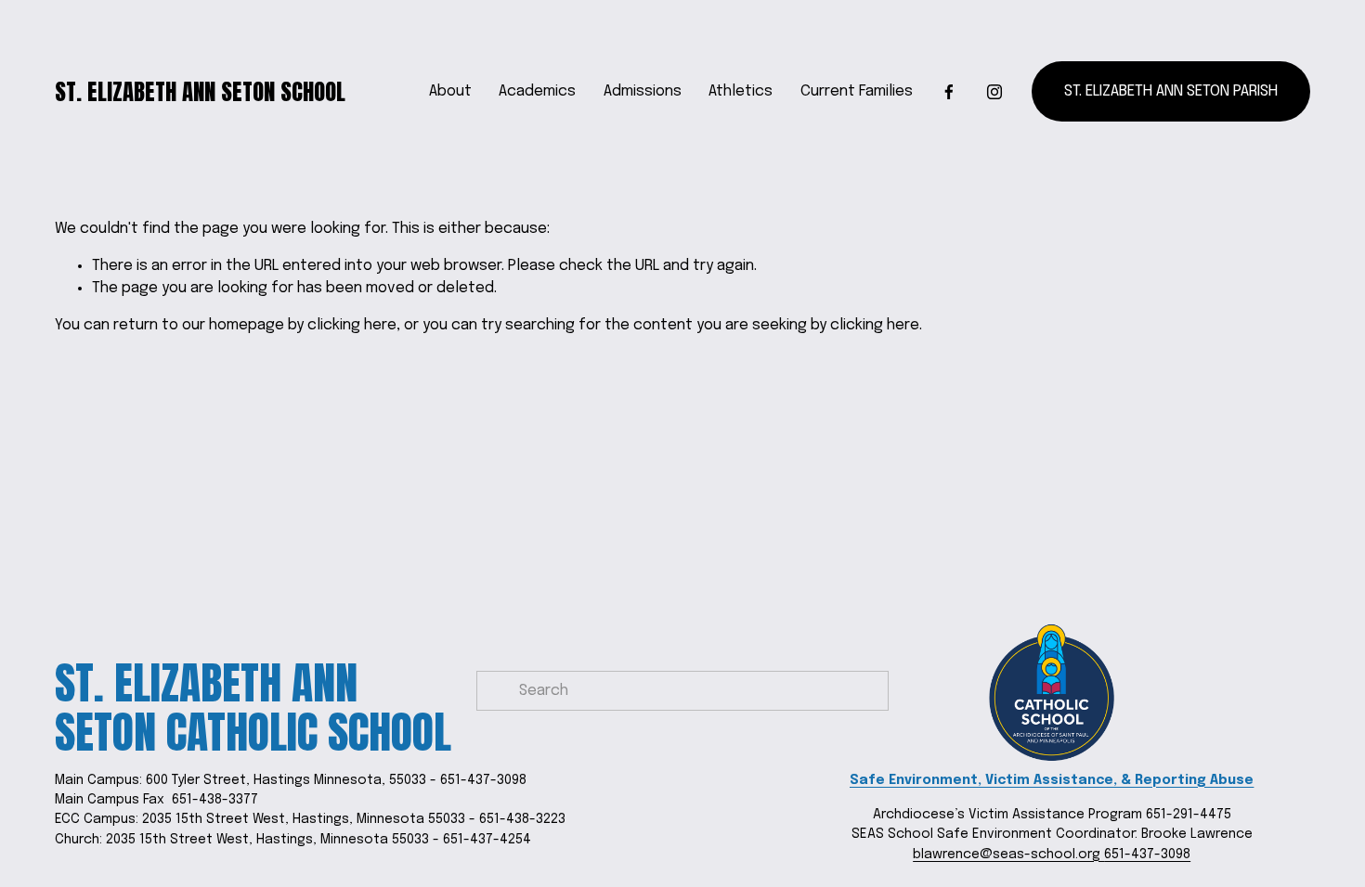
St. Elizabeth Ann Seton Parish (1171, 91)
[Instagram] (994, 92)
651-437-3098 (1147, 854)
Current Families (856, 91)
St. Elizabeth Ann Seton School (200, 91)
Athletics (740, 91)
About (450, 91)
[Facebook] (949, 92)
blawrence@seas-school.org (1008, 854)
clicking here (351, 325)
